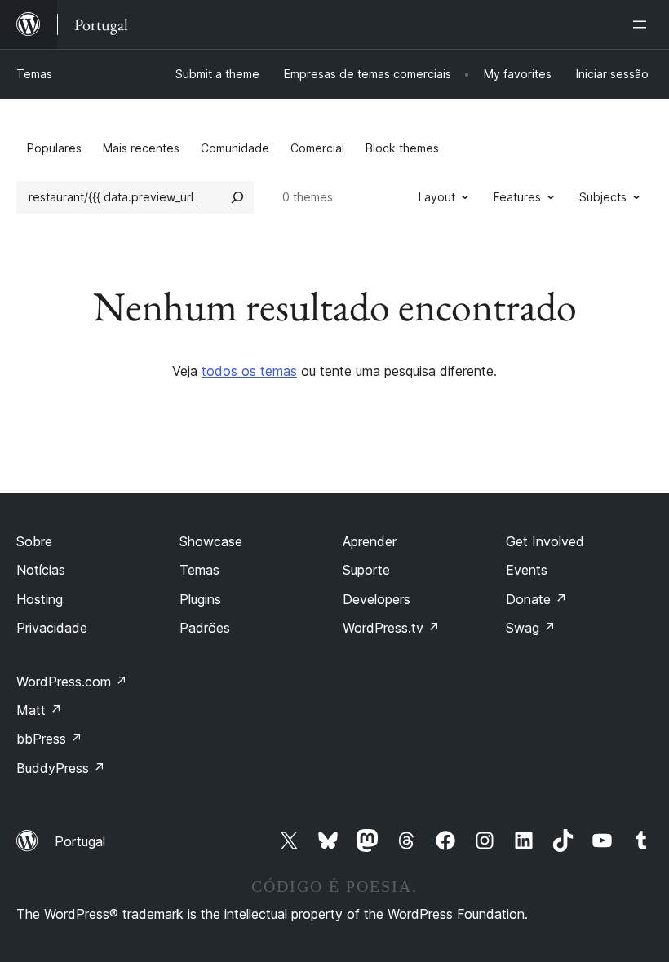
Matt (39, 710)
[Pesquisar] (237, 197)
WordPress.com (71, 681)
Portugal (80, 841)
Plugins (200, 599)
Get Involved (545, 541)
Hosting (39, 599)
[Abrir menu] (643, 24)
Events (526, 570)
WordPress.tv (391, 628)
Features (517, 197)
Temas (34, 74)
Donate (536, 599)
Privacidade (51, 628)
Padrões (204, 628)
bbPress (49, 738)
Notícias (40, 570)
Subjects (603, 197)
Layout (437, 197)
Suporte (366, 570)
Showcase (210, 541)
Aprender (370, 541)
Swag (531, 628)
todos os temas (249, 371)
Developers (376, 599)
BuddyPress (60, 768)
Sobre (34, 541)
